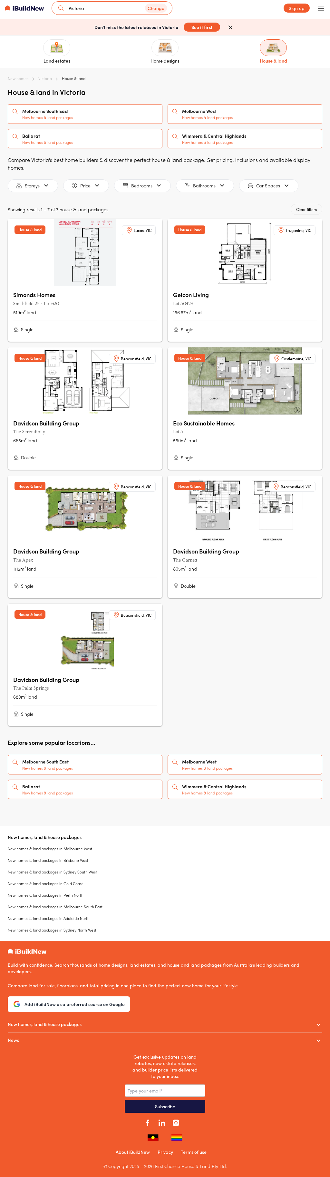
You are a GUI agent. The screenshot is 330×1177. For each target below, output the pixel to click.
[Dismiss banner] (230, 27)
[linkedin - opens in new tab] (162, 1122)
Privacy (165, 1152)
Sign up (297, 8)
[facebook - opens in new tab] (147, 1122)
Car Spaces (268, 185)
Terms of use (194, 1152)
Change (156, 8)
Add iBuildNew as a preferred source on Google (74, 1004)
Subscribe (165, 1106)
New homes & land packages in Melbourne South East (55, 907)
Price (85, 185)
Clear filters (306, 209)
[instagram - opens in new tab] (176, 1122)
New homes (18, 78)
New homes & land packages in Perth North (45, 895)
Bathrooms (204, 185)
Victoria (45, 78)
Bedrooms (141, 185)
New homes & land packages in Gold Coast (45, 883)
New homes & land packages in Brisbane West (48, 860)
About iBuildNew (133, 1152)
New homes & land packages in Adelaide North (49, 918)
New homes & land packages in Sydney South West (52, 872)
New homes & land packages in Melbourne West (50, 849)
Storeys (32, 185)
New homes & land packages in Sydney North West (52, 930)
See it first (201, 27)
